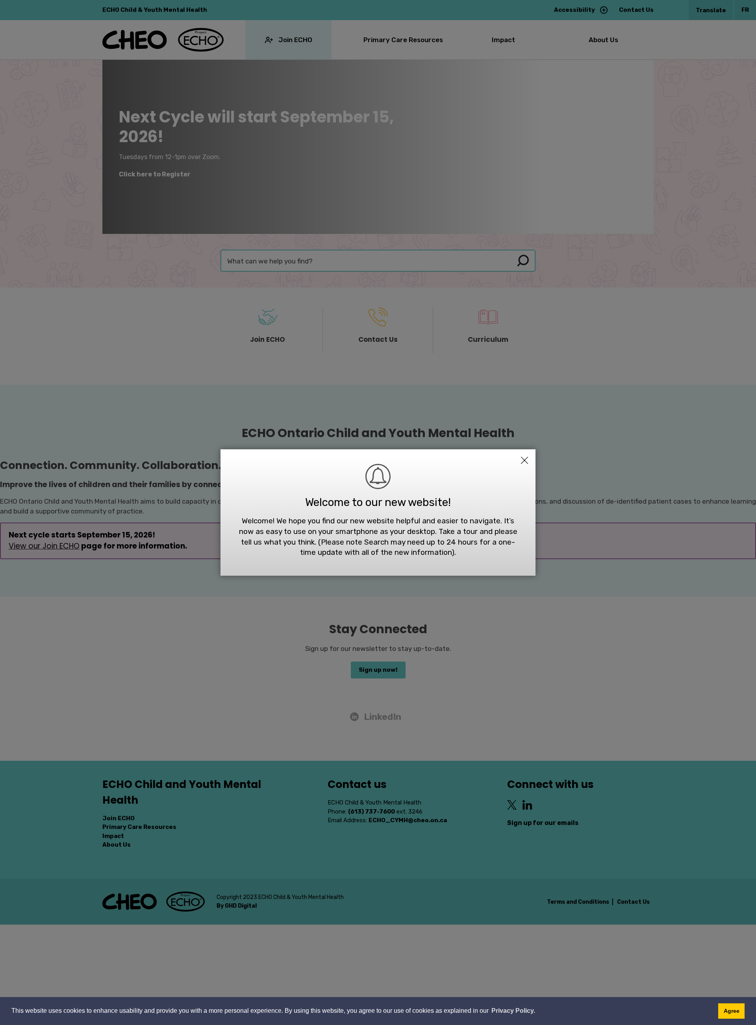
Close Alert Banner (524, 460)
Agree (731, 1011)
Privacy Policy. (513, 1010)
